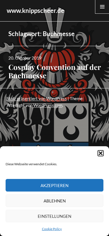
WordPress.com (47, 105)
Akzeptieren (54, 185)
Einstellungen (54, 216)
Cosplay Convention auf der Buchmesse (54, 71)
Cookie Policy (52, 229)
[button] (100, 153)
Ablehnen (55, 200)
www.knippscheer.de (35, 10)
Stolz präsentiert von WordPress (37, 98)
